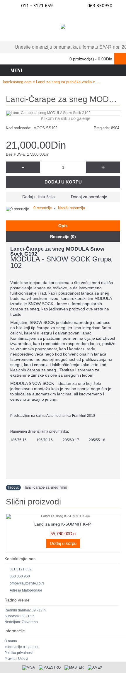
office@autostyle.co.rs (27, 583)
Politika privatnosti (18, 653)
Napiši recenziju (71, 208)
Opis (63, 225)
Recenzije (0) (63, 236)
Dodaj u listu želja (38, 196)
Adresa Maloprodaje (26, 590)
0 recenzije (42, 208)
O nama (10, 641)
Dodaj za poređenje (89, 196)
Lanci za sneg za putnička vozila (64, 82)
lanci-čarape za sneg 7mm (46, 487)
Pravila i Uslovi (16, 659)
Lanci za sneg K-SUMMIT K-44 (63, 524)
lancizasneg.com (17, 82)
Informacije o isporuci (21, 647)
